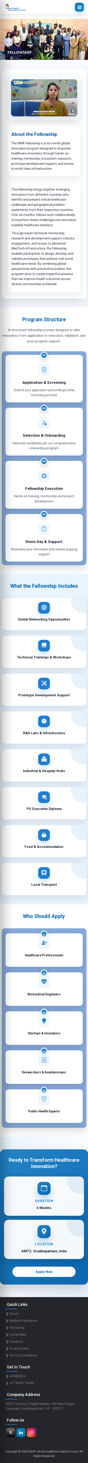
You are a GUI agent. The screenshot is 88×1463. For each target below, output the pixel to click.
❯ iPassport (14, 1341)
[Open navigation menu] (79, 7)
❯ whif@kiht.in (16, 1376)
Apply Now (44, 1272)
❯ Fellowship (15, 1327)
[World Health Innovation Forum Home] (15, 7)
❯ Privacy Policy (17, 1348)
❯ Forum (12, 1313)
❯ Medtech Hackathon (22, 1320)
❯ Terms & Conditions (21, 1355)
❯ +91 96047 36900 (20, 1383)
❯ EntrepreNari (16, 1334)
